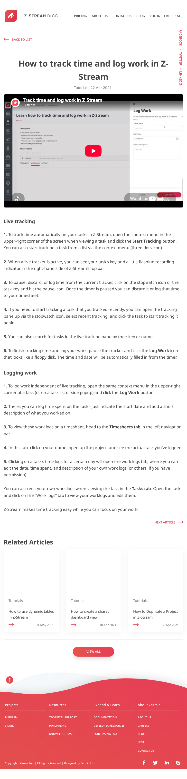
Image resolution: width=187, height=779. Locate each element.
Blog (140, 16)
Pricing (80, 16)
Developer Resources (109, 725)
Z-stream (11, 717)
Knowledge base (61, 733)
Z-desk (9, 725)
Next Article (164, 522)
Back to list (22, 39)
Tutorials (16, 600)
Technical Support (63, 717)
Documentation (105, 717)
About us (100, 16)
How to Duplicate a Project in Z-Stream (155, 614)
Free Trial (172, 16)
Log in (155, 16)
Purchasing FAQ (105, 733)
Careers (143, 725)
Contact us (121, 16)
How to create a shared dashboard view (90, 614)
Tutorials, (81, 87)
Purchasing (57, 725)
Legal (142, 742)
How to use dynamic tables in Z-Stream (31, 614)
